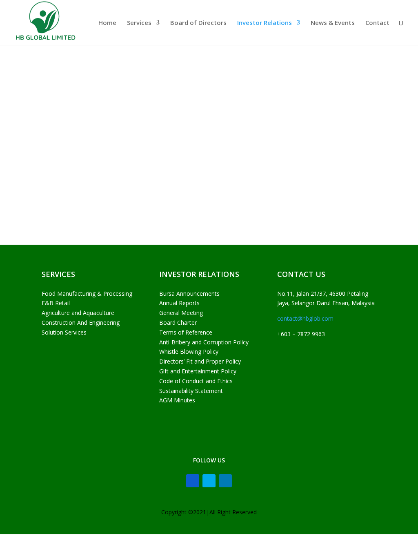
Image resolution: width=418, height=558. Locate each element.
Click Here (70, 136)
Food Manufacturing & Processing (87, 293)
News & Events (333, 23)
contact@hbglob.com (305, 318)
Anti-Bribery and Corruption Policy (204, 342)
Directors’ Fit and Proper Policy (200, 361)
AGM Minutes (177, 400)
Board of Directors (198, 23)
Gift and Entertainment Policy (197, 371)
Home (107, 23)
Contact (377, 23)
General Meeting (181, 313)
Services (139, 23)
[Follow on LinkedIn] (225, 480)
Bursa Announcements (189, 293)
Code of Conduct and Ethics (196, 381)
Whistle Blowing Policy (188, 351)
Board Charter (178, 322)
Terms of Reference (185, 332)
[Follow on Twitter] (209, 480)
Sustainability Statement (191, 391)
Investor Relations (264, 23)
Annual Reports (179, 303)
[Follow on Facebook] (192, 480)
